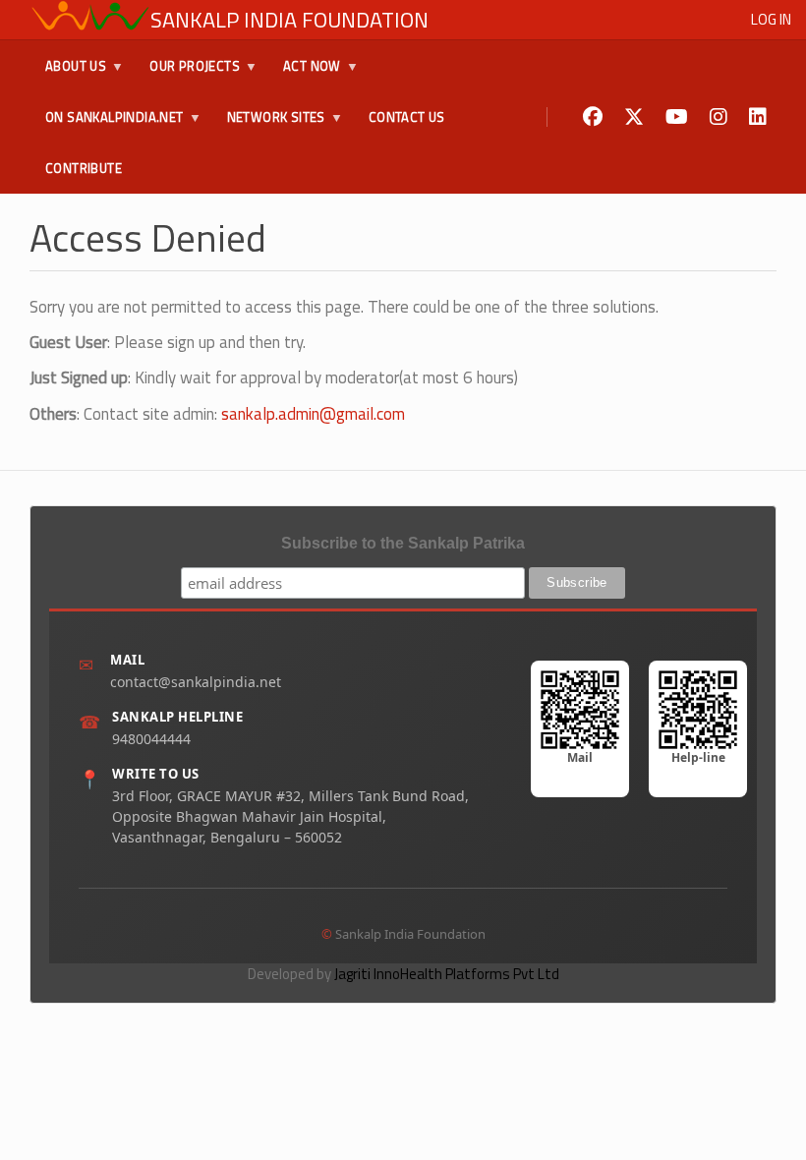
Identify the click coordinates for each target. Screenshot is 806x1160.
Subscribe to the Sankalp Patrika (403, 543)
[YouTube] (676, 117)
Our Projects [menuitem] (187, 73)
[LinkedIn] (758, 117)
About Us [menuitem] (67, 73)
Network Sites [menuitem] (268, 125)
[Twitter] (634, 117)
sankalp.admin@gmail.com (313, 414)
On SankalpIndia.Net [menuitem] (106, 125)
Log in (771, 19)
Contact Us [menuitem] (407, 117)
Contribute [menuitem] (83, 168)
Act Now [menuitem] (304, 73)
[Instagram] (718, 117)
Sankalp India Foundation (289, 19)
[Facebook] (593, 117)
